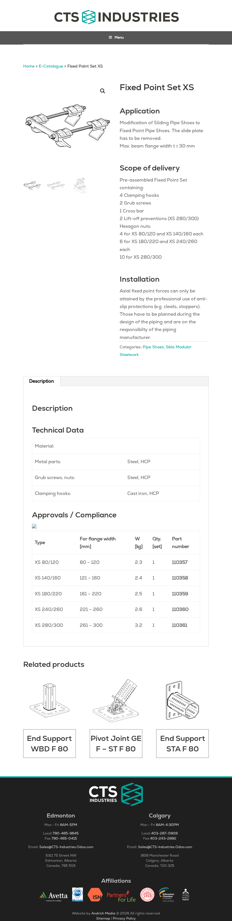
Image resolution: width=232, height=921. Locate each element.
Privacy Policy (124, 918)
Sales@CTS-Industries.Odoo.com (66, 847)
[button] (103, 91)
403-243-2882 (163, 838)
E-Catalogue (51, 66)
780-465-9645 (66, 833)
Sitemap (103, 918)
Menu (119, 37)
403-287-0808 (164, 833)
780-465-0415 (64, 838)
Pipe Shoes (153, 346)
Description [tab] (41, 381)
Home (29, 66)
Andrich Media (103, 913)
